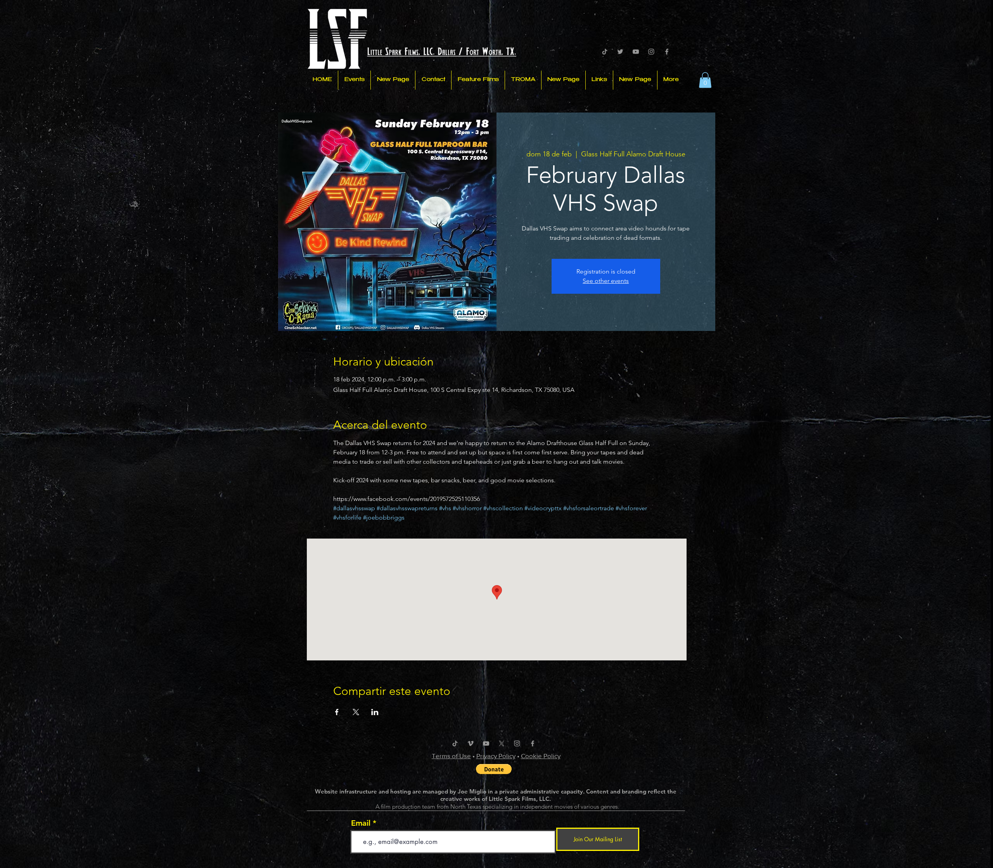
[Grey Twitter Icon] (620, 51)
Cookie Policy (541, 755)
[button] (705, 80)
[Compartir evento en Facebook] (337, 712)
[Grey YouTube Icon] (636, 51)
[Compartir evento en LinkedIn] (375, 712)
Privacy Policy (496, 755)
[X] (501, 743)
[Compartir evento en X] (356, 712)
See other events (606, 280)
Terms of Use (451, 755)
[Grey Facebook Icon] (667, 51)
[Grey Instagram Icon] (651, 51)
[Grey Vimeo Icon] (470, 743)
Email (360, 823)
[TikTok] (605, 51)
